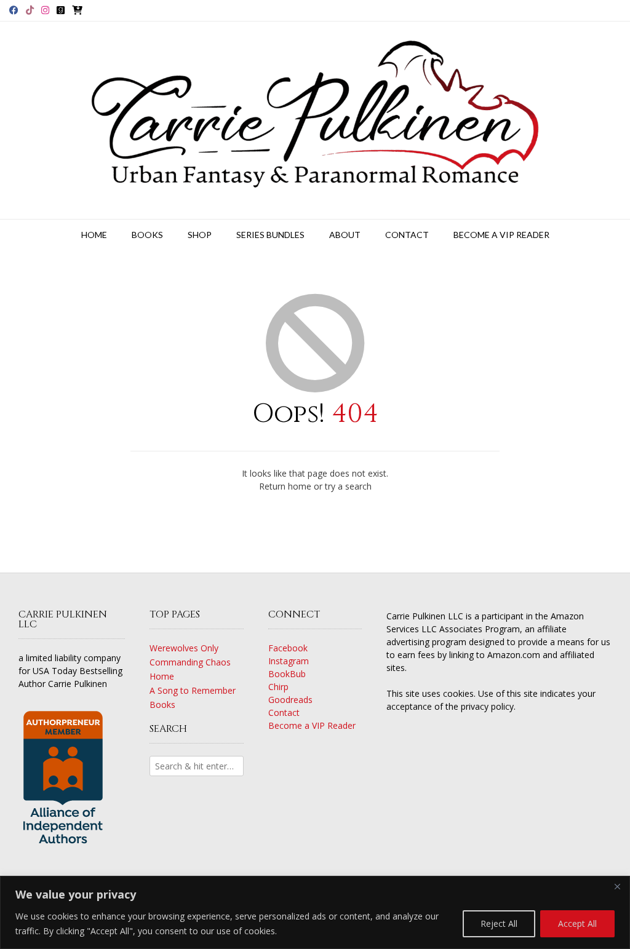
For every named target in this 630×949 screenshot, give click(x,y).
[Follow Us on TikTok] (30, 10)
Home (94, 234)
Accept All (577, 923)
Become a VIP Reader (501, 234)
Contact (407, 234)
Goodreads (290, 699)
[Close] (617, 886)
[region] (315, 912)
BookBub (287, 674)
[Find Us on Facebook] (13, 10)
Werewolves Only (184, 648)
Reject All (498, 923)
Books (147, 234)
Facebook (288, 648)
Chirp (278, 687)
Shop (200, 234)
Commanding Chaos (190, 662)
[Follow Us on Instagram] (45, 10)
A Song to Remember (193, 690)
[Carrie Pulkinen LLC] (315, 120)
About (345, 234)
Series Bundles (270, 234)
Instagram (288, 661)
